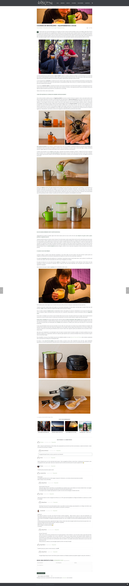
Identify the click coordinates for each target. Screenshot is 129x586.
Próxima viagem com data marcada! (58, 432)
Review (63, 27)
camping (39, 417)
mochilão (46, 417)
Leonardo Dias (58, 560)
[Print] (87, 27)
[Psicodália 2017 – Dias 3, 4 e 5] (85, 426)
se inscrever (64, 577)
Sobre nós (62, 3)
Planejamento (59, 27)
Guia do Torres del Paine (76, 337)
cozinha (43, 417)
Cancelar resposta (66, 560)
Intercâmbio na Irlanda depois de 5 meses (44, 432)
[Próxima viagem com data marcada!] (57, 426)
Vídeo (52, 417)
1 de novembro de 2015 (47, 27)
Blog (58, 3)
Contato (68, 3)
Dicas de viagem (54, 27)
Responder (54, 442)
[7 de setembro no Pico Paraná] (71, 426)
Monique (42, 442)
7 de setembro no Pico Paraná (71, 432)
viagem (49, 417)
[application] (62, 171)
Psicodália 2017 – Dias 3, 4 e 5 (85, 432)
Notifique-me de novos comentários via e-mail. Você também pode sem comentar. (55, 577)
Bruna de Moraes (39, 27)
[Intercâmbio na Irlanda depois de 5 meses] (44, 426)
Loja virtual (87, 3)
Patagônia (74, 3)
